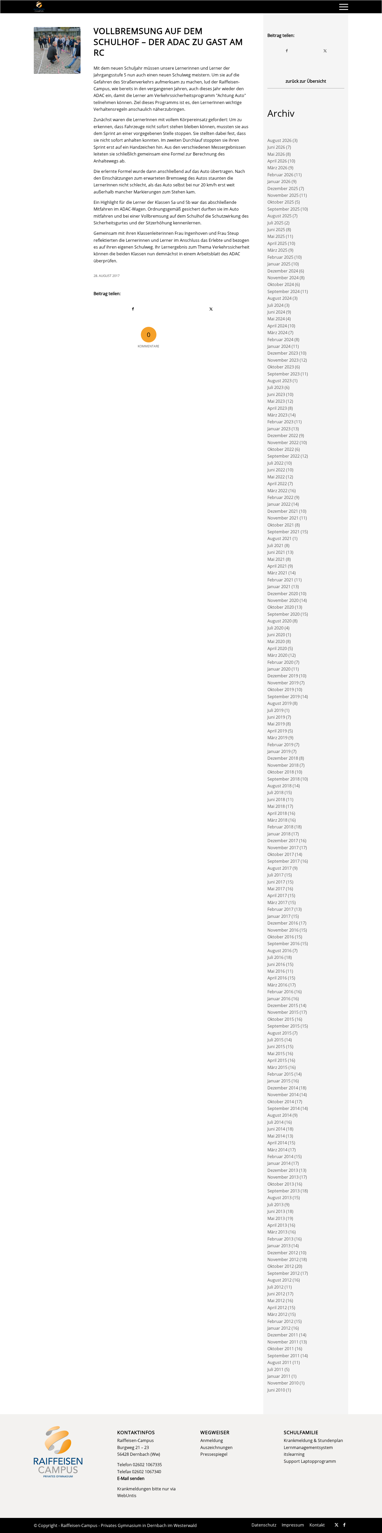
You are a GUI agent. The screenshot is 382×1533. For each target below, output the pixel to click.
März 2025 (277, 250)
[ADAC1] (57, 50)
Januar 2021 (279, 586)
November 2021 (283, 518)
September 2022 (283, 456)
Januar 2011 (279, 1376)
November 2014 (283, 1094)
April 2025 (277, 243)
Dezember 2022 (282, 435)
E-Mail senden (130, 1478)
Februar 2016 (280, 992)
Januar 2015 (279, 1081)
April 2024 (277, 326)
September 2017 (283, 861)
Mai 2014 (276, 1136)
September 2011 (283, 1356)
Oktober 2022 (280, 449)
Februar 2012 (280, 1321)
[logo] (39, 6)
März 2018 (277, 820)
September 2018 (283, 779)
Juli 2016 (275, 957)
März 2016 (277, 985)
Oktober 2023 (280, 367)
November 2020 (283, 600)
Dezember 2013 (282, 1170)
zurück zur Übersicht (306, 81)
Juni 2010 (276, 1390)
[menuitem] (342, 6)
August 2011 (279, 1362)
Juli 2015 (275, 1040)
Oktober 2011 (280, 1349)
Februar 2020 (280, 662)
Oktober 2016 (280, 937)
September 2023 (283, 374)
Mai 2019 (276, 724)
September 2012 (283, 1273)
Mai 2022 (276, 477)
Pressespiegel (213, 1454)
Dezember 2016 (282, 923)
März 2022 (277, 490)
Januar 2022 (279, 504)
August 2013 (279, 1197)
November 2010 (283, 1383)
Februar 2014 (280, 1156)
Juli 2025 (275, 223)
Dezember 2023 (282, 353)
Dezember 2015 (282, 1005)
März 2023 (277, 415)
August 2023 (279, 381)
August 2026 (279, 140)
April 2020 (277, 648)
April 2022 (277, 483)
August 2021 (279, 538)
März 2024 (277, 332)
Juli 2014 (275, 1122)
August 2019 (279, 703)
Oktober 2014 (280, 1102)
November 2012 (283, 1259)
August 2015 (279, 1033)
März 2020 (277, 655)
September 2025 (283, 209)
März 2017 (277, 902)
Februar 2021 (280, 580)
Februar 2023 (280, 422)
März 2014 (277, 1150)
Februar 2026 (280, 175)
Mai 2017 (276, 889)
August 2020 (279, 621)
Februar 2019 (280, 745)
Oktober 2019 (280, 689)
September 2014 (283, 1108)
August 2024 (279, 298)
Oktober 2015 (280, 1019)
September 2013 (283, 1191)
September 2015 (283, 1026)
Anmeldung (211, 1440)
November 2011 (283, 1342)
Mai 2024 (276, 319)
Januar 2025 (279, 264)
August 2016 (279, 950)
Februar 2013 (280, 1239)
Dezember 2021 (282, 511)
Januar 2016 (279, 999)
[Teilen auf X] (211, 309)
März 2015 (277, 1067)
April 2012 (277, 1307)
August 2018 (279, 786)
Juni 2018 (276, 799)
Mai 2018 (276, 806)
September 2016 (283, 943)
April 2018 (277, 813)
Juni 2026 (276, 147)
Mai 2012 (276, 1300)
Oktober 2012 (280, 1266)
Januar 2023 (279, 429)
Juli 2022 (275, 463)
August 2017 (279, 868)
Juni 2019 (276, 717)
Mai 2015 (276, 1053)
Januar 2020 (279, 669)
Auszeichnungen (216, 1447)
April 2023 (277, 408)
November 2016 (283, 930)
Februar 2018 (280, 827)
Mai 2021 (276, 559)
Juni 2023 (276, 394)
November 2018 (283, 765)
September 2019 (283, 696)
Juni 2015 (276, 1046)
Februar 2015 (280, 1074)
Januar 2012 (279, 1328)
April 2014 (277, 1143)
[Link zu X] (336, 1525)
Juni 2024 (276, 312)
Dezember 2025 (282, 188)
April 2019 (277, 731)
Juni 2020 (276, 635)
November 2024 (283, 278)
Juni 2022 (276, 470)
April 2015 (277, 1060)
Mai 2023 (276, 401)
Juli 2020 (275, 628)
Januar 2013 (279, 1246)
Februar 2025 (280, 257)
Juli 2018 (275, 792)
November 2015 (283, 1012)
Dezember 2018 (282, 758)
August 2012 (279, 1280)
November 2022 (283, 442)
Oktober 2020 (280, 607)
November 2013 (283, 1177)
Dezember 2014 (282, 1088)
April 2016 (277, 978)
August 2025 (279, 216)
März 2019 (277, 737)
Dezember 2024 (282, 271)
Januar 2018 (279, 834)
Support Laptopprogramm (310, 1461)
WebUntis (126, 1495)
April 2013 (277, 1225)
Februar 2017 (280, 909)
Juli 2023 (275, 387)
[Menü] (342, 6)
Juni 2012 (276, 1294)
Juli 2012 (275, 1287)
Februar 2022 (280, 497)
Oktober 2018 (280, 772)
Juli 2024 (275, 305)
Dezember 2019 (282, 676)
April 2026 (277, 161)
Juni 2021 (276, 552)
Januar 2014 (279, 1163)
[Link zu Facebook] (344, 1525)
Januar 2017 (279, 916)
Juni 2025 (276, 229)
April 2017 (277, 895)
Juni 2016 (276, 964)
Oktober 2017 (280, 854)
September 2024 (283, 291)
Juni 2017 (276, 882)
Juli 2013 (275, 1204)
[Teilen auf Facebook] (133, 309)
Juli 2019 (275, 710)
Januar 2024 (279, 346)
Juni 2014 (276, 1129)
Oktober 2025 (280, 202)
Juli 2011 (275, 1369)
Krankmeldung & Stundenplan (313, 1440)
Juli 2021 (275, 545)
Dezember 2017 (282, 840)
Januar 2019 (279, 751)
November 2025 (283, 195)
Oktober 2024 (280, 284)
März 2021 (277, 573)
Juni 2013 (276, 1211)
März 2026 (277, 168)
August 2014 (279, 1115)
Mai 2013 (276, 1218)
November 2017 (283, 847)
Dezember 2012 (282, 1253)
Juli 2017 (275, 875)
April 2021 (277, 566)
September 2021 (283, 532)
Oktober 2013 (280, 1184)
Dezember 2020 (282, 593)
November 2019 (283, 683)
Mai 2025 (276, 236)
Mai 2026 (276, 154)
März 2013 (277, 1232)
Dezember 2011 (282, 1335)
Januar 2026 (279, 181)
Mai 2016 (276, 971)
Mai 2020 (276, 641)
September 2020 (283, 614)
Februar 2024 (280, 339)
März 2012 (277, 1314)
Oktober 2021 (280, 525)
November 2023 (283, 360)
